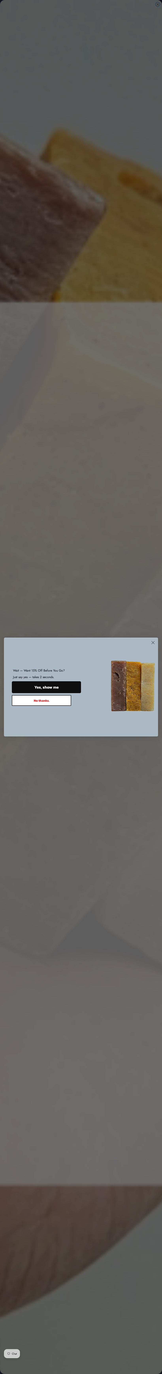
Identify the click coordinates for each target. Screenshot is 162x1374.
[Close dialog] (153, 642)
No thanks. (41, 700)
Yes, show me (46, 687)
